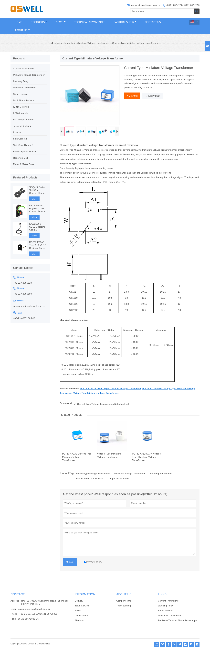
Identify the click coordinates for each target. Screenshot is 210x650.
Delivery (79, 600)
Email (132, 95)
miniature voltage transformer (129, 473)
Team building (123, 605)
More (34, 199)
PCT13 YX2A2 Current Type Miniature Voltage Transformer (110, 388)
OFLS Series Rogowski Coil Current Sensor (37, 208)
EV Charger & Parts (23, 119)
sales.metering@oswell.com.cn (145, 5)
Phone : (14, 614)
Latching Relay (21, 81)
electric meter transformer (89, 478)
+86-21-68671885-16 (24, 318)
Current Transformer (23, 68)
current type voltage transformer (93, 473)
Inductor (17, 132)
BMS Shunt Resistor (23, 100)
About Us (21, 30)
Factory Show (124, 22)
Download (152, 95)
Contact (17, 594)
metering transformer (161, 473)
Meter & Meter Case (23, 164)
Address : (15, 600)
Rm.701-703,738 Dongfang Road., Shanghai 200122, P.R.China (44, 602)
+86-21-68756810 (22, 282)
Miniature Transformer (24, 87)
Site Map (79, 620)
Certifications (81, 615)
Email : (14, 609)
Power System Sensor (24, 151)
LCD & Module (20, 113)
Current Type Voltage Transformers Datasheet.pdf (101, 404)
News (59, 22)
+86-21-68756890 (22, 293)
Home (18, 22)
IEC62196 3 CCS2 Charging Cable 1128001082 (37, 227)
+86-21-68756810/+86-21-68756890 (183, 5)
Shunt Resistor (20, 94)
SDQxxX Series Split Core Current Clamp (37, 190)
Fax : (13, 618)
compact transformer (118, 478)
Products (38, 22)
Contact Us (153, 22)
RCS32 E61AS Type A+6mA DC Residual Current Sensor (38, 245)
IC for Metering (21, 106)
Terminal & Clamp (22, 126)
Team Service (82, 605)
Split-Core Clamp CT (24, 145)
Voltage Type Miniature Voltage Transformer (96, 393)
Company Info (123, 600)
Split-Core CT (20, 138)
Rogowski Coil (20, 158)
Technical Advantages (89, 22)
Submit (70, 562)
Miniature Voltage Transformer (92, 43)
